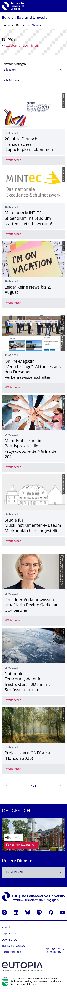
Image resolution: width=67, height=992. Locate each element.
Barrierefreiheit (11, 952)
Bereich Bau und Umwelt (24, 18)
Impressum (9, 934)
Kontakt (6, 928)
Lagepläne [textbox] (15, 872)
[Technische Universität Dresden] (13, 6)
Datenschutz (9, 940)
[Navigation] (61, 6)
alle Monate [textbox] (11, 80)
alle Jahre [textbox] (10, 70)
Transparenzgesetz (13, 946)
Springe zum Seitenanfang (53, 950)
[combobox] (33, 70)
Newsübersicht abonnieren (20, 45)
